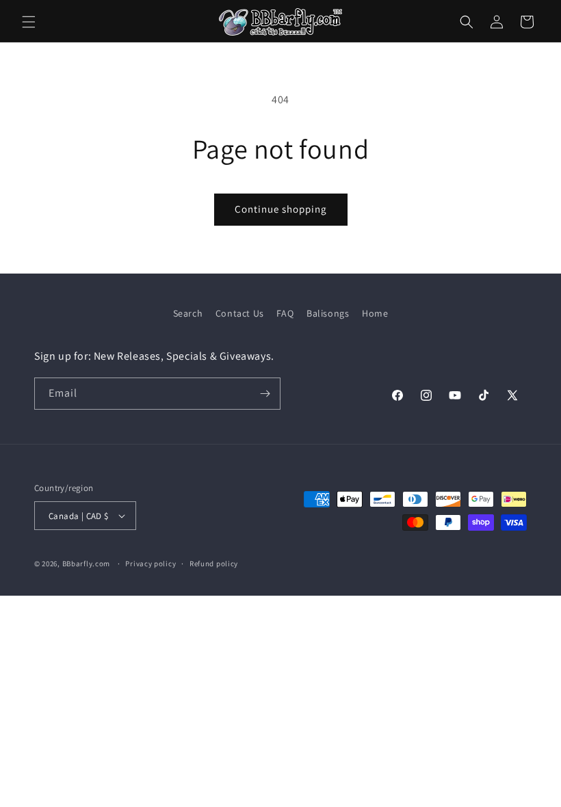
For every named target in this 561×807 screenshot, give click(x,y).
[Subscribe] (265, 394)
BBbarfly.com (86, 563)
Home (375, 313)
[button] (29, 22)
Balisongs (327, 313)
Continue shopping (281, 208)
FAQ (284, 313)
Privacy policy (150, 563)
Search (188, 313)
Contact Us (240, 313)
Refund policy (214, 563)
